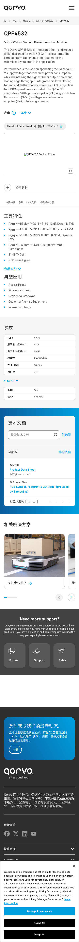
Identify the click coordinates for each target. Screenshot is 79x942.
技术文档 (31, 202)
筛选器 (66, 435)
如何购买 (21, 187)
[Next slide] (71, 597)
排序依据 (65, 452)
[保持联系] (7, 833)
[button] (15, 113)
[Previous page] (56, 501)
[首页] (39, 774)
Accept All (39, 934)
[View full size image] (70, 171)
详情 (24, 113)
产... (15, 20)
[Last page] (69, 501)
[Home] (5, 21)
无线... (26, 20)
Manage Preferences (39, 911)
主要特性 (10, 202)
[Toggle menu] (71, 8)
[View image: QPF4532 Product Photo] (39, 154)
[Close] (74, 865)
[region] (39, 901)
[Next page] (62, 501)
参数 (21, 202)
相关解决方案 (47, 202)
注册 (15, 749)
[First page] (49, 501)
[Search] (56, 435)
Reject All (39, 922)
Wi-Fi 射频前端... (44, 20)
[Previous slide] (59, 597)
